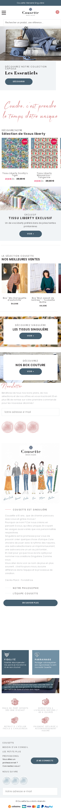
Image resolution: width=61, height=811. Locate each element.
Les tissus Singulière (30, 329)
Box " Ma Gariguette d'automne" (14, 299)
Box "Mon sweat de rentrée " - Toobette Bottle (43, 300)
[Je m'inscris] (56, 412)
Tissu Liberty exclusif (30, 218)
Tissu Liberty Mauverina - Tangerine (44, 175)
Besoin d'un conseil (15, 747)
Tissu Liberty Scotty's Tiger (15, 174)
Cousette (8, 742)
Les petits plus (12, 751)
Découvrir (19, 81)
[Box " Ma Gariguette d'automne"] (15, 278)
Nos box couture (30, 365)
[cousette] (30, 11)
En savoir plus (30, 603)
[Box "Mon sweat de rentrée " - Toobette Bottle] (43, 278)
